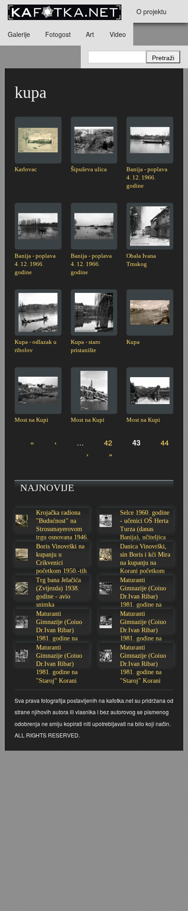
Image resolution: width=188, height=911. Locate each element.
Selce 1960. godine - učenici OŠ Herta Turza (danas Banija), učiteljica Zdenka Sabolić (144, 529)
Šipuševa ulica (89, 169)
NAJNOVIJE (47, 487)
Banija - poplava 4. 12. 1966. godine (146, 177)
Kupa (133, 341)
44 (165, 442)
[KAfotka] (64, 11)
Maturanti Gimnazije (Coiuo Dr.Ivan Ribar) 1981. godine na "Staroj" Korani (143, 597)
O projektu (151, 11)
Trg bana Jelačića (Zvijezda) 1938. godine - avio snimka (58, 593)
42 (108, 442)
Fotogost (58, 34)
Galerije (19, 34)
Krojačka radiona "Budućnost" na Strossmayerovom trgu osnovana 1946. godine (62, 529)
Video (118, 34)
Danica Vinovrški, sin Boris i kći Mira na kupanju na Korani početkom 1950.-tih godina (145, 563)
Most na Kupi (31, 419)
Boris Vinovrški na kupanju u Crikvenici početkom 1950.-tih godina (61, 563)
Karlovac (26, 169)
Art (90, 34)
